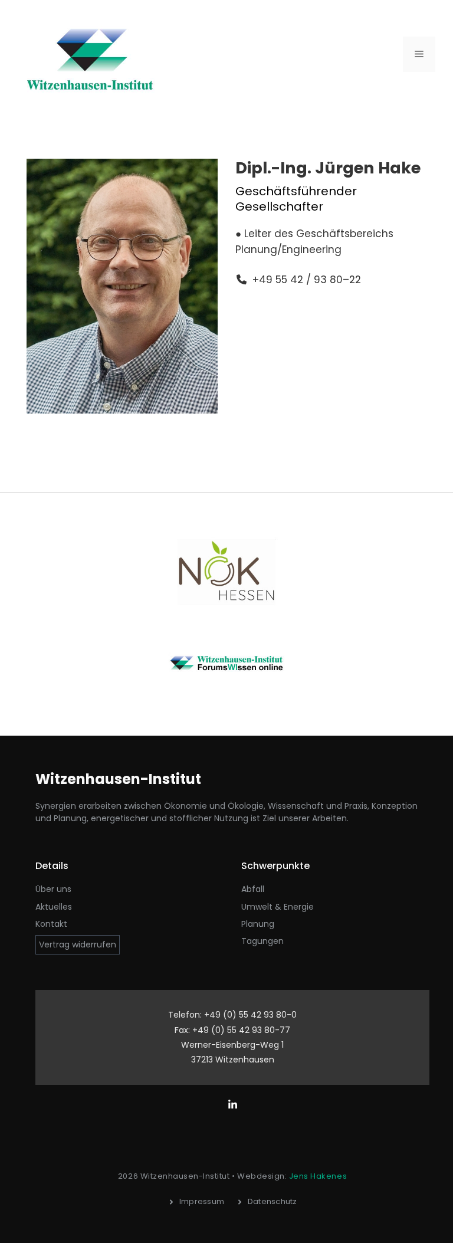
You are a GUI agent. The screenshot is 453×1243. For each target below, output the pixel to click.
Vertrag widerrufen (77, 944)
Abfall (252, 889)
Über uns (53, 889)
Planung (257, 924)
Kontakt (51, 924)
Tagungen (262, 941)
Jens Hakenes (318, 1176)
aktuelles (53, 907)
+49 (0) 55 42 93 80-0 (250, 1015)
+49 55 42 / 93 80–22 (306, 280)
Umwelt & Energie (277, 907)
